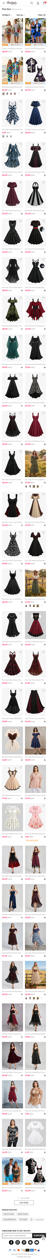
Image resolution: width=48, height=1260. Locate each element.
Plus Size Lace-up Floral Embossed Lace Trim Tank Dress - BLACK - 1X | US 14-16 (12, 599)
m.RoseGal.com (13, 3)
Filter (40, 15)
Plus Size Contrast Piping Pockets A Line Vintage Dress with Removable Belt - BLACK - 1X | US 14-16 (35, 249)
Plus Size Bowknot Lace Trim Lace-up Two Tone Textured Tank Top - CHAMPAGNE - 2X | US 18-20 (12, 795)
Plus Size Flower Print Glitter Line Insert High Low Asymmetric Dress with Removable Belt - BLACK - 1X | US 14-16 (35, 403)
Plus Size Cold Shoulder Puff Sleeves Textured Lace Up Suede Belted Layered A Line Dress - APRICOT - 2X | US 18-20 (35, 991)
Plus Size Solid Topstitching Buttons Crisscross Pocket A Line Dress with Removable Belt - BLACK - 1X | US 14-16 (35, 287)
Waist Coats (23, 1214)
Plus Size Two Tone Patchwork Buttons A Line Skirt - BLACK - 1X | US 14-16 (35, 718)
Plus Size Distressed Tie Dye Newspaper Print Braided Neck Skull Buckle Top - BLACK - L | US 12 (12, 1149)
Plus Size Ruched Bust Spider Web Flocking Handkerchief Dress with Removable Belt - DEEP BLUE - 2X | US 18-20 (35, 1034)
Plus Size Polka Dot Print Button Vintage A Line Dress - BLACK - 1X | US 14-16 (35, 561)
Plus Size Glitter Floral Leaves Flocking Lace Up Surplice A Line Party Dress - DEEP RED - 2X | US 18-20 (12, 1072)
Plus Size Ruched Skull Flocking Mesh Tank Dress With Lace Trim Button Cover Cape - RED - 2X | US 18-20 (12, 991)
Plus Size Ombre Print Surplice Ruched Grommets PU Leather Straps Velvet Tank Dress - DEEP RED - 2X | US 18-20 (12, 876)
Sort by (20, 15)
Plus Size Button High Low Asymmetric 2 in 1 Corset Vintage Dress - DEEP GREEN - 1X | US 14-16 (12, 326)
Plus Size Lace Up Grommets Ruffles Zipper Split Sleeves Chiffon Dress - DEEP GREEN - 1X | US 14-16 (12, 364)
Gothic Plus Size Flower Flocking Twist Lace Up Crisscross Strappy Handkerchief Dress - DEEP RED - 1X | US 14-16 (12, 1034)
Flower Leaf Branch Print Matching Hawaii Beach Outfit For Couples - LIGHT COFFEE (12, 49)
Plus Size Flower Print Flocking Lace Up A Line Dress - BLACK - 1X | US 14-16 (12, 561)
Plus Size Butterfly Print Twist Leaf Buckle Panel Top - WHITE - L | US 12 (12, 834)
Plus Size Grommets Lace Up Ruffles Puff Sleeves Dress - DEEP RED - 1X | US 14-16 (35, 642)
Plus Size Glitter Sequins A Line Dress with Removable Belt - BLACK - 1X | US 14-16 (12, 249)
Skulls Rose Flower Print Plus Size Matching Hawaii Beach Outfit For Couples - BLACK (35, 87)
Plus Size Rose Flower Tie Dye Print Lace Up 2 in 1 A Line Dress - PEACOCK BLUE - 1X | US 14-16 (12, 172)
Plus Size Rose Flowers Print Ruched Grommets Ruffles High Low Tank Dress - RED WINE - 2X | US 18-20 (35, 914)
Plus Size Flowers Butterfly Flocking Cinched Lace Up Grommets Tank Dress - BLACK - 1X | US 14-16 (12, 718)
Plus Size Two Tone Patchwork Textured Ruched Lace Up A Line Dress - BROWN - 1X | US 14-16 (35, 522)
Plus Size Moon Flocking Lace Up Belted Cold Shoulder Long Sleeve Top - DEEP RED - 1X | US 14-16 (35, 326)
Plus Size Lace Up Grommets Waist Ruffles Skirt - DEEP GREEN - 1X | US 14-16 (35, 599)
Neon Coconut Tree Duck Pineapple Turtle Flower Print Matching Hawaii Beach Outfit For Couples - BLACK (12, 1188)
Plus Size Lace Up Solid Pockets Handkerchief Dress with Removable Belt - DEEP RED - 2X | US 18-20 (12, 1111)
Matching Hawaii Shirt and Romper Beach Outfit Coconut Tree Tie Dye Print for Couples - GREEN (12, 87)
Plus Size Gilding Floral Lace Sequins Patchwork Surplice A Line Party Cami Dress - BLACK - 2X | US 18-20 (35, 1072)
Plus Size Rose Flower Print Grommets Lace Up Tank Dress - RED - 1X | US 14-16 (35, 680)
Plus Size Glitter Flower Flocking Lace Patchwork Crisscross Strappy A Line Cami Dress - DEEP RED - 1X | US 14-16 (12, 680)
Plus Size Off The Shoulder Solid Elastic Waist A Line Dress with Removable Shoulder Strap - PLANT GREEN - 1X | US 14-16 (35, 480)
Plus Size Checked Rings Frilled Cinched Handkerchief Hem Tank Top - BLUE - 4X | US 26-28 (12, 129)
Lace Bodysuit (10, 1219)
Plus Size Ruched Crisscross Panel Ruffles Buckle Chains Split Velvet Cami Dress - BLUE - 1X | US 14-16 (12, 914)
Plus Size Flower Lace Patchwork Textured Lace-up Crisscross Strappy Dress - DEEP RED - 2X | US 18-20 (35, 876)
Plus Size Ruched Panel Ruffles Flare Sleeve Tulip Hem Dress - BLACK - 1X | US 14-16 (35, 364)
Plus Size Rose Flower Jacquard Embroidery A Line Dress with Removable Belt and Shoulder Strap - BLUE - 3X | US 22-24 (35, 757)
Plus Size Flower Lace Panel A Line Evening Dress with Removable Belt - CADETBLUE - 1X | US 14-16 (35, 129)
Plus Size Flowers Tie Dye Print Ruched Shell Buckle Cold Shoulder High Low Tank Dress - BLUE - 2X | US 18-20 (35, 953)
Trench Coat (9, 1214)
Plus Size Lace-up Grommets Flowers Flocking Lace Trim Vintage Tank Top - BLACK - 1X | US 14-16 (12, 522)
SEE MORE (24, 1203)
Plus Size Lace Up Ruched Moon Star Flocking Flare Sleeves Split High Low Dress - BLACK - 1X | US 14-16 (12, 287)
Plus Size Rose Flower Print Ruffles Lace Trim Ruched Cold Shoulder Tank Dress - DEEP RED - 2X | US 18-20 (12, 953)
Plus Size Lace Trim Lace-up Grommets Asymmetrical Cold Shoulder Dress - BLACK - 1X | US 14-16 (12, 403)
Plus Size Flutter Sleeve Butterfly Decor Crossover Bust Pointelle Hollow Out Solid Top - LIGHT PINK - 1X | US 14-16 (35, 795)
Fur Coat (23, 1219)
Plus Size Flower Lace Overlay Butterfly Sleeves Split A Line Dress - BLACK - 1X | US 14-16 (12, 642)
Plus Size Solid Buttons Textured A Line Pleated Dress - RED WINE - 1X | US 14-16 (35, 441)
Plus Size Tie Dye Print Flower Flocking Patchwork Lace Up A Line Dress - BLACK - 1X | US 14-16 (12, 480)
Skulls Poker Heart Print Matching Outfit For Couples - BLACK (35, 1188)
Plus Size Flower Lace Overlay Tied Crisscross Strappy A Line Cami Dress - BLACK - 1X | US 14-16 (12, 441)
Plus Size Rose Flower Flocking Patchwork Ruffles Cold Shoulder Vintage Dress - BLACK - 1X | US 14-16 (35, 172)
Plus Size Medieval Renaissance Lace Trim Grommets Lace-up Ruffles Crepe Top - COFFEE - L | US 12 (12, 757)
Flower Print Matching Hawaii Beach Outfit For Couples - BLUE (35, 49)
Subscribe (39, 1235)
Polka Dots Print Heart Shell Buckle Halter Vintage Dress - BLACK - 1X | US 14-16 (35, 210)
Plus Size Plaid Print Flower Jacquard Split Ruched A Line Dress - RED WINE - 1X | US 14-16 (12, 210)
